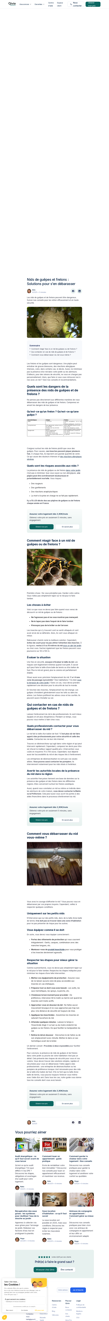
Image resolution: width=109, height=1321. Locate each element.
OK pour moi (39, 1310)
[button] (25, 4)
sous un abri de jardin (72, 646)
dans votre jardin (73, 470)
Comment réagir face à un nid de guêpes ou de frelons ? (54, 349)
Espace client (60, 4)
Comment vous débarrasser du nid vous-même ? (51, 355)
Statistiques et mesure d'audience (15, 1301)
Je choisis (24, 1310)
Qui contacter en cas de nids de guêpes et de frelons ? (53, 352)
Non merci (9, 1310)
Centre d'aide (51, 4)
